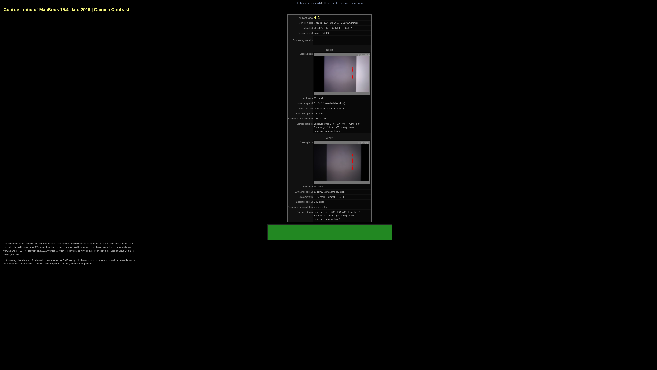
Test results (315, 3)
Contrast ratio (302, 3)
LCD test (326, 3)
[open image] (364, 54)
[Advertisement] (330, 232)
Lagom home (357, 3)
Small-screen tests (340, 3)
